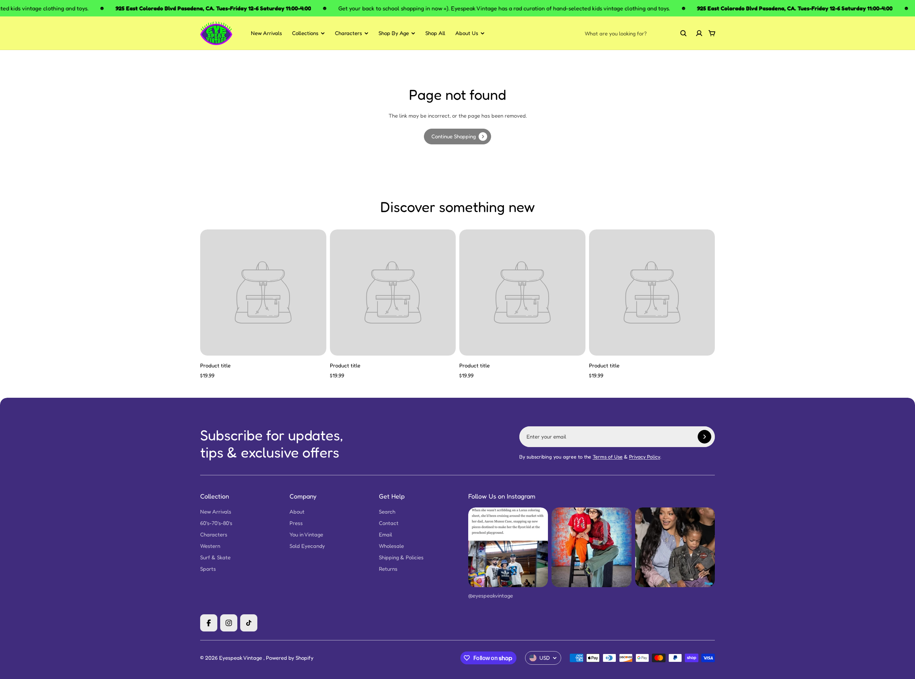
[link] (457, 136)
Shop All (435, 33)
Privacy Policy (644, 457)
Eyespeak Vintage (241, 657)
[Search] (683, 33)
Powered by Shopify (289, 657)
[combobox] (636, 33)
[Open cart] (712, 33)
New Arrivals (266, 33)
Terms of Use (608, 457)
